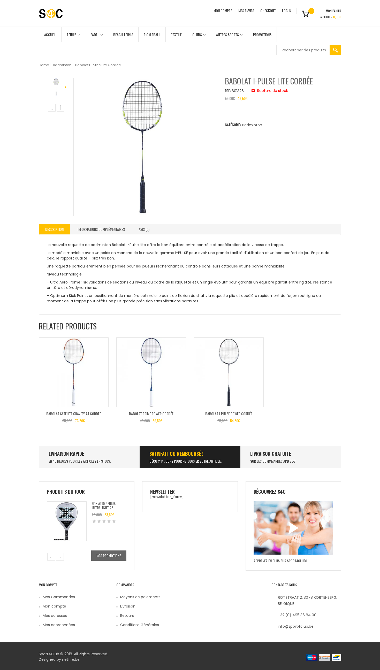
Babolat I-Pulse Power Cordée (228, 413)
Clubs (197, 34)
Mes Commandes (59, 597)
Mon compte (54, 606)
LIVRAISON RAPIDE (66, 453)
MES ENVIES (246, 10)
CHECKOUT (268, 10)
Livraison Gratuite (270, 453)
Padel (94, 34)
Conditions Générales (139, 624)
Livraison (127, 606)
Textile (176, 34)
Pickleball (152, 34)
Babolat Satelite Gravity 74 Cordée (73, 413)
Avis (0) (144, 229)
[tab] (54, 229)
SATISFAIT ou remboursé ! (176, 453)
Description (54, 229)
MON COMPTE (223, 10)
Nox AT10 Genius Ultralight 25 (104, 505)
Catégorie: (233, 124)
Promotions (262, 34)
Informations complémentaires (101, 229)
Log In (286, 10)
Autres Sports (227, 34)
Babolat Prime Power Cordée (151, 413)
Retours (127, 615)
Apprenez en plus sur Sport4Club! (280, 560)
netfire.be (71, 659)
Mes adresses (55, 615)
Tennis (71, 34)
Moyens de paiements (140, 597)
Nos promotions (108, 555)
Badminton (62, 64)
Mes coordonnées (59, 624)
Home (44, 64)
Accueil (50, 34)
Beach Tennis (123, 34)
